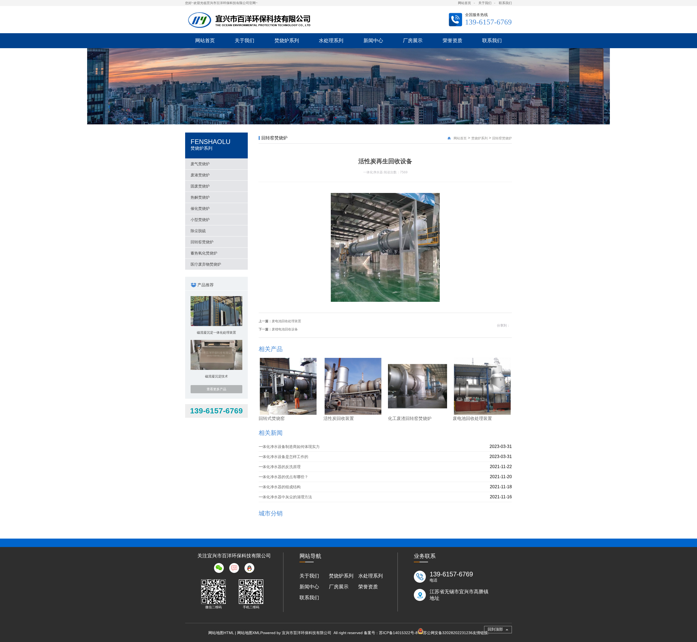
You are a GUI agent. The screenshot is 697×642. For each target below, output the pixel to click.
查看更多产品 (216, 389)
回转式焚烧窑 (272, 418)
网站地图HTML (221, 633)
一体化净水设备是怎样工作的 (283, 456)
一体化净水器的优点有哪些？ (283, 477)
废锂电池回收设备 (285, 329)
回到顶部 (495, 629)
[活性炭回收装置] (353, 413)
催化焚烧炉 (200, 208)
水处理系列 (370, 576)
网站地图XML (248, 633)
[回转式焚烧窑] (288, 413)
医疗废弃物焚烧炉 (206, 264)
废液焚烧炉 (200, 175)
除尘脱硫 (198, 231)
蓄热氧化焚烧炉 (204, 253)
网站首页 (464, 3)
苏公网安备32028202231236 (448, 633)
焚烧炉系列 (479, 138)
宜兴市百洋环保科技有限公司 (307, 633)
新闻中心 (309, 586)
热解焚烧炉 (200, 197)
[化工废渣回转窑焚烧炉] (417, 413)
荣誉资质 (368, 586)
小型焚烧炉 (200, 219)
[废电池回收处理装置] (482, 413)
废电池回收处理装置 (286, 321)
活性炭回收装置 (338, 418)
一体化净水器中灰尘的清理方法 (285, 497)
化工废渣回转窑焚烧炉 (410, 418)
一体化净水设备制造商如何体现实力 (289, 446)
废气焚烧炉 (200, 164)
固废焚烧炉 (200, 186)
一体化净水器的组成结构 (280, 487)
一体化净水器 (373, 172)
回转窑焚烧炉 (202, 242)
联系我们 (505, 3)
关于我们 (484, 3)
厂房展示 (338, 586)
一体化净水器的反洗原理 (280, 467)
